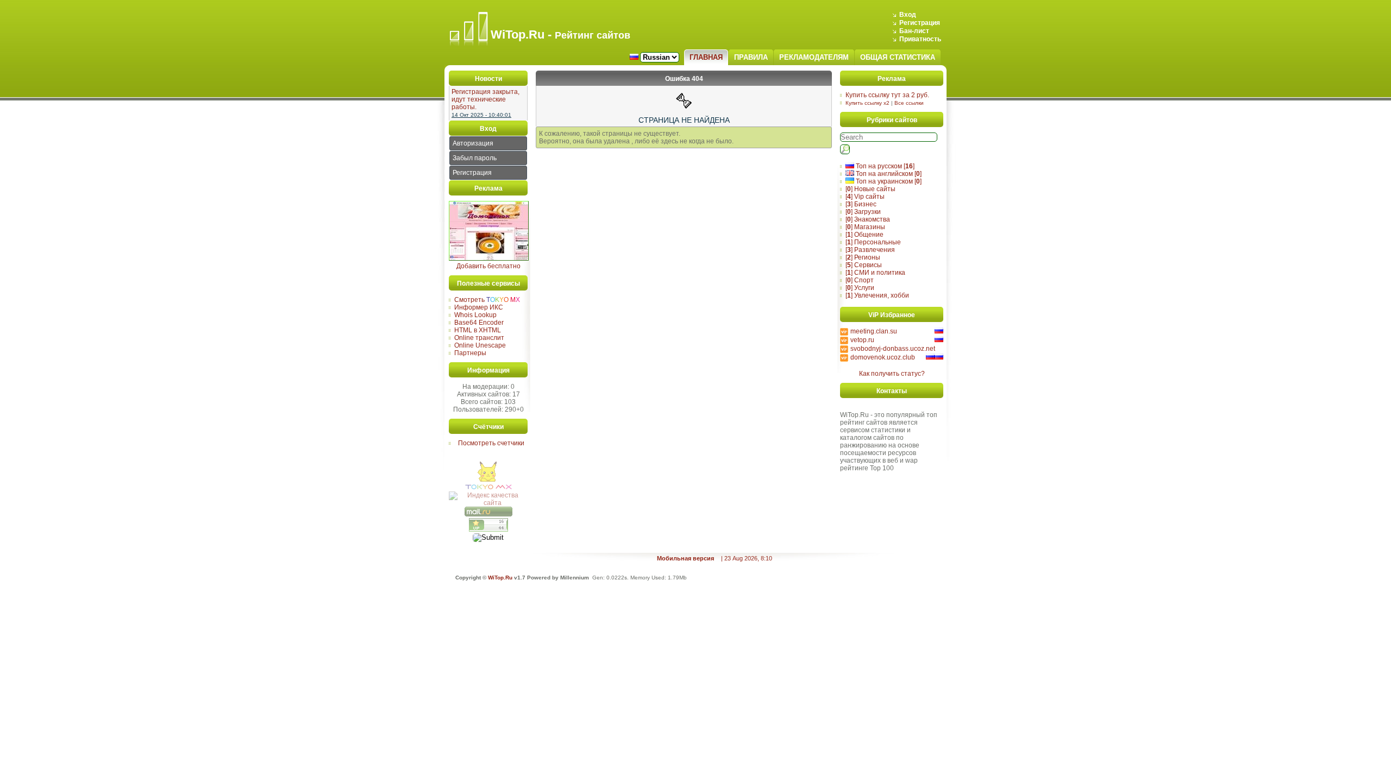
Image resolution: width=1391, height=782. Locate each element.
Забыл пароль (475, 158)
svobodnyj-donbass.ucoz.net (892, 348)
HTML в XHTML (477, 330)
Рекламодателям (814, 57)
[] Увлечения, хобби (877, 295)
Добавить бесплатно (488, 266)
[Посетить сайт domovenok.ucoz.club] (489, 258)
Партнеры (470, 353)
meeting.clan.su (873, 331)
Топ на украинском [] (888, 181)
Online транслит (479, 338)
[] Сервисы (863, 265)
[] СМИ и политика (875, 272)
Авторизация (473, 143)
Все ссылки (909, 103)
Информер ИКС (478, 307)
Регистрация (919, 23)
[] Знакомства (867, 219)
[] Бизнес (860, 204)
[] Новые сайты (870, 189)
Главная (706, 57)
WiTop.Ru (500, 578)
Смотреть (487, 300)
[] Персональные (873, 242)
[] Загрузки (863, 212)
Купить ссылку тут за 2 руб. (887, 95)
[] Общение (864, 234)
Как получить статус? (892, 373)
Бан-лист (914, 31)
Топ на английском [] (888, 174)
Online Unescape (480, 345)
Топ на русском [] (884, 166)
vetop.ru (862, 340)
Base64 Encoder (479, 322)
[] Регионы (862, 257)
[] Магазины (865, 227)
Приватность (920, 39)
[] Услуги (859, 288)
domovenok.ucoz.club (882, 357)
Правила (751, 57)
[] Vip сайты (865, 196)
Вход (907, 14)
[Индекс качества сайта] (488, 503)
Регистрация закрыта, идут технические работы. (485, 99)
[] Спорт (859, 280)
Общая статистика (897, 57)
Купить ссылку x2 (867, 103)
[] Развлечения (870, 250)
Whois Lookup (475, 315)
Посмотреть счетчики (491, 443)
